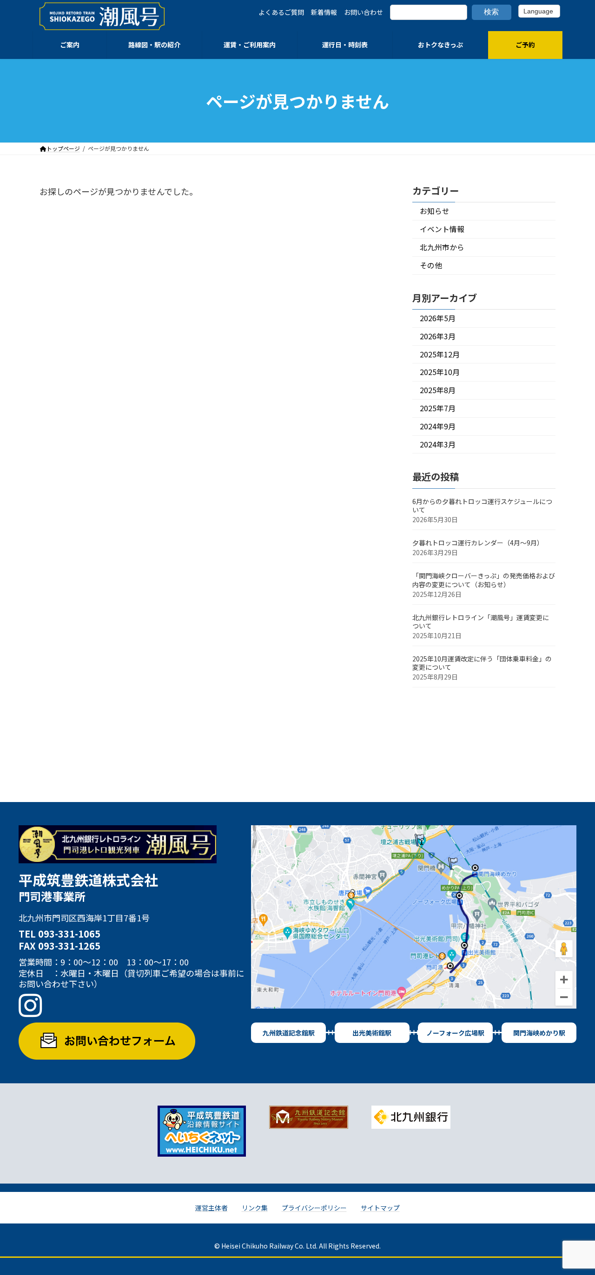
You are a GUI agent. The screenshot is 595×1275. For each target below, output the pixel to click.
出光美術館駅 (371, 1032)
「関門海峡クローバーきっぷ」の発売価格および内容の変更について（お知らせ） (483, 580)
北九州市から (442, 247)
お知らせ (435, 211)
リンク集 (255, 1207)
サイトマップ (380, 1207)
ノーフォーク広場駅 (455, 1032)
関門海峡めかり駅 (539, 1032)
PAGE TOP (572, 1228)
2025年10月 (440, 372)
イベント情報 (442, 229)
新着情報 (324, 12)
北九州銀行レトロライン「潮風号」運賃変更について (480, 621)
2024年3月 (438, 444)
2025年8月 (438, 390)
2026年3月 (438, 336)
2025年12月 (440, 354)
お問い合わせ (363, 12)
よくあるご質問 (281, 12)
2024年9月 (438, 426)
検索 (491, 12)
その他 (431, 265)
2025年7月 (438, 408)
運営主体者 (211, 1207)
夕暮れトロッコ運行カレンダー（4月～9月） (477, 542)
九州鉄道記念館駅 (289, 1032)
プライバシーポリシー (314, 1207)
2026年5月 (438, 318)
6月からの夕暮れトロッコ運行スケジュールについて (482, 505)
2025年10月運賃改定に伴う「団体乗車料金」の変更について (482, 663)
